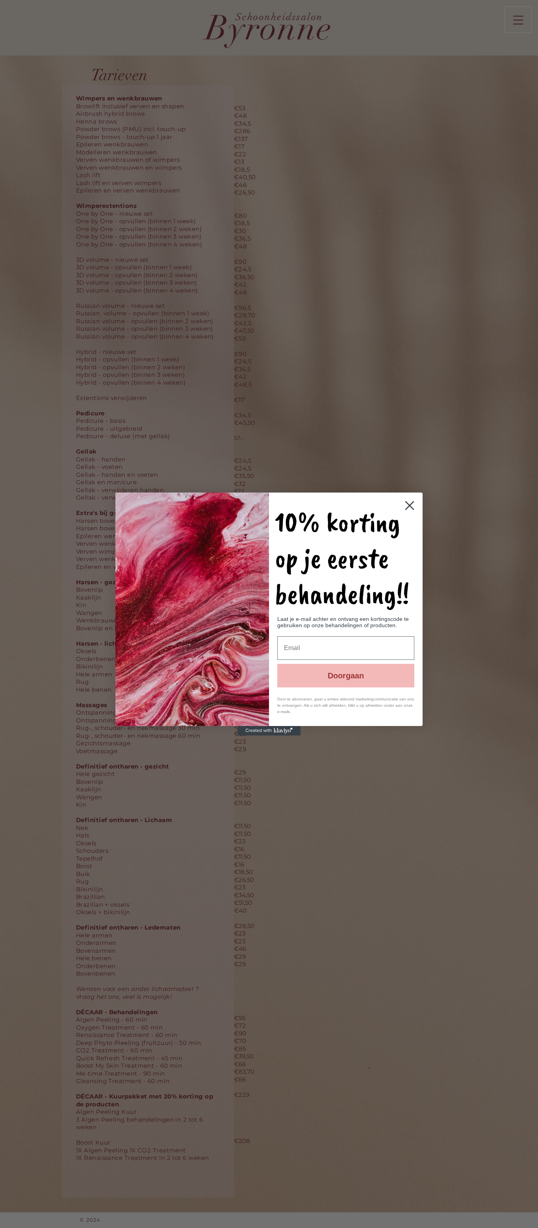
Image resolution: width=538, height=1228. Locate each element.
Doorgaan (346, 675)
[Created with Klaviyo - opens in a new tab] (269, 730)
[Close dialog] (409, 505)
